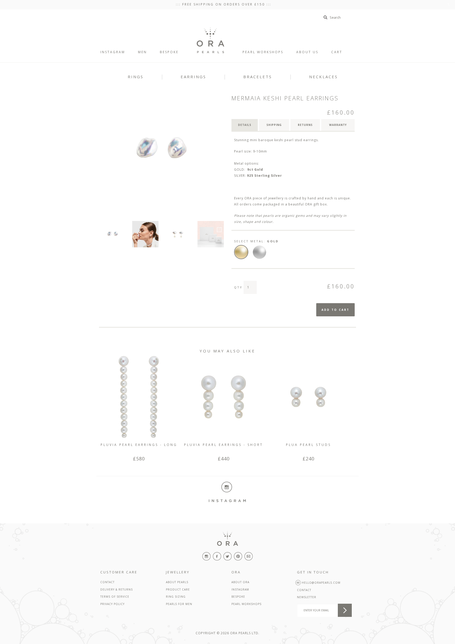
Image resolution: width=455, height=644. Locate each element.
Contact (107, 582)
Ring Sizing (176, 596)
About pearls (177, 582)
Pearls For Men (179, 604)
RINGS (136, 76)
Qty (238, 287)
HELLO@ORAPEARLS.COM (320, 582)
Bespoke (238, 596)
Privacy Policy (112, 604)
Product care (178, 589)
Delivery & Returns (116, 589)
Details (244, 125)
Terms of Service (114, 596)
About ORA (240, 582)
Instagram (240, 589)
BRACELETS (257, 76)
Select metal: (256, 241)
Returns (305, 125)
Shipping (274, 125)
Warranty (338, 125)
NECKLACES (323, 76)
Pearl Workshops (246, 604)
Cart (341, 52)
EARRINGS (193, 76)
